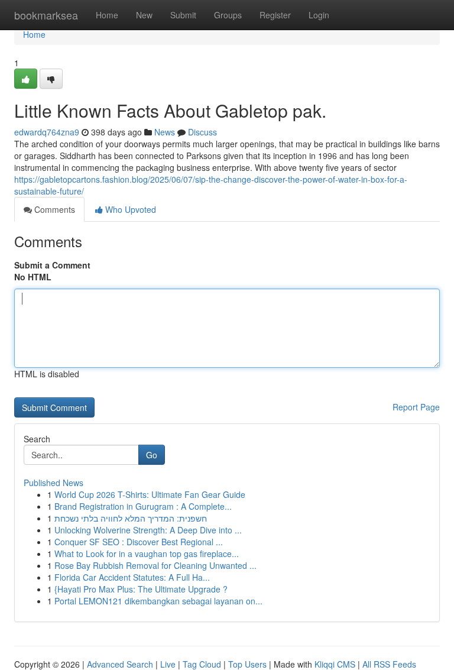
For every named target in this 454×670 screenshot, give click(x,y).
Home (107, 15)
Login (319, 15)
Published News (53, 482)
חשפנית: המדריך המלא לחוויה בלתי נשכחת (130, 518)
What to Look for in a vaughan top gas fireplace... (146, 553)
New (144, 15)
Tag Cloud (202, 664)
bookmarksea (46, 14)
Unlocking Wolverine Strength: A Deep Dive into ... (148, 530)
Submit (183, 15)
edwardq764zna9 (46, 132)
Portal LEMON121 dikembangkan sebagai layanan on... (158, 601)
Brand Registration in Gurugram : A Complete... (143, 506)
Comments (53, 209)
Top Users (247, 664)
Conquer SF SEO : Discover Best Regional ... (138, 542)
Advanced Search (120, 664)
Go (151, 455)
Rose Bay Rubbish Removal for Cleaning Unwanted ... (155, 565)
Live (168, 664)
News (164, 132)
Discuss (202, 132)
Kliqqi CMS (334, 664)
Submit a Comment (52, 265)
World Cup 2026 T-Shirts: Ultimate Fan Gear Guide (149, 494)
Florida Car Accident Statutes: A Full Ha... (132, 577)
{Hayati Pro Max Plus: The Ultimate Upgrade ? (141, 589)
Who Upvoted (129, 209)
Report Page (416, 407)
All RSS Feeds (389, 664)
